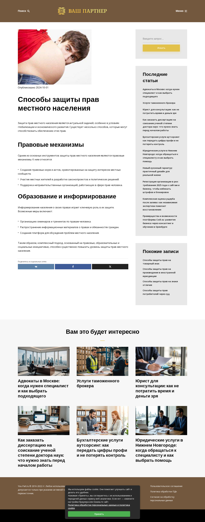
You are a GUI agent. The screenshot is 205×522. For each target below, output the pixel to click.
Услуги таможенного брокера (159, 102)
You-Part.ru (23, 486)
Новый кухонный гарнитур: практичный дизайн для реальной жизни (158, 172)
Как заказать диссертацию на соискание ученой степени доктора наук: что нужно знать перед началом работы (160, 125)
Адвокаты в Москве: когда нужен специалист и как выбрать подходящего (161, 93)
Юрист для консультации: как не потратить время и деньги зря (161, 111)
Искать (161, 47)
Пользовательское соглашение (166, 486)
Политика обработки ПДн (163, 491)
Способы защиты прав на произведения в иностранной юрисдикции (159, 273)
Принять (99, 514)
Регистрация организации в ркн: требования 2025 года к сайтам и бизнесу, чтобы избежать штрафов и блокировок (161, 187)
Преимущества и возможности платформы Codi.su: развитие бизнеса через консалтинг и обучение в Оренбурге (160, 221)
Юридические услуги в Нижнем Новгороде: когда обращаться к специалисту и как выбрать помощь (160, 156)
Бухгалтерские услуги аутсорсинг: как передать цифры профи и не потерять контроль (161, 140)
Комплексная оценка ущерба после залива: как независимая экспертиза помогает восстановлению (160, 204)
